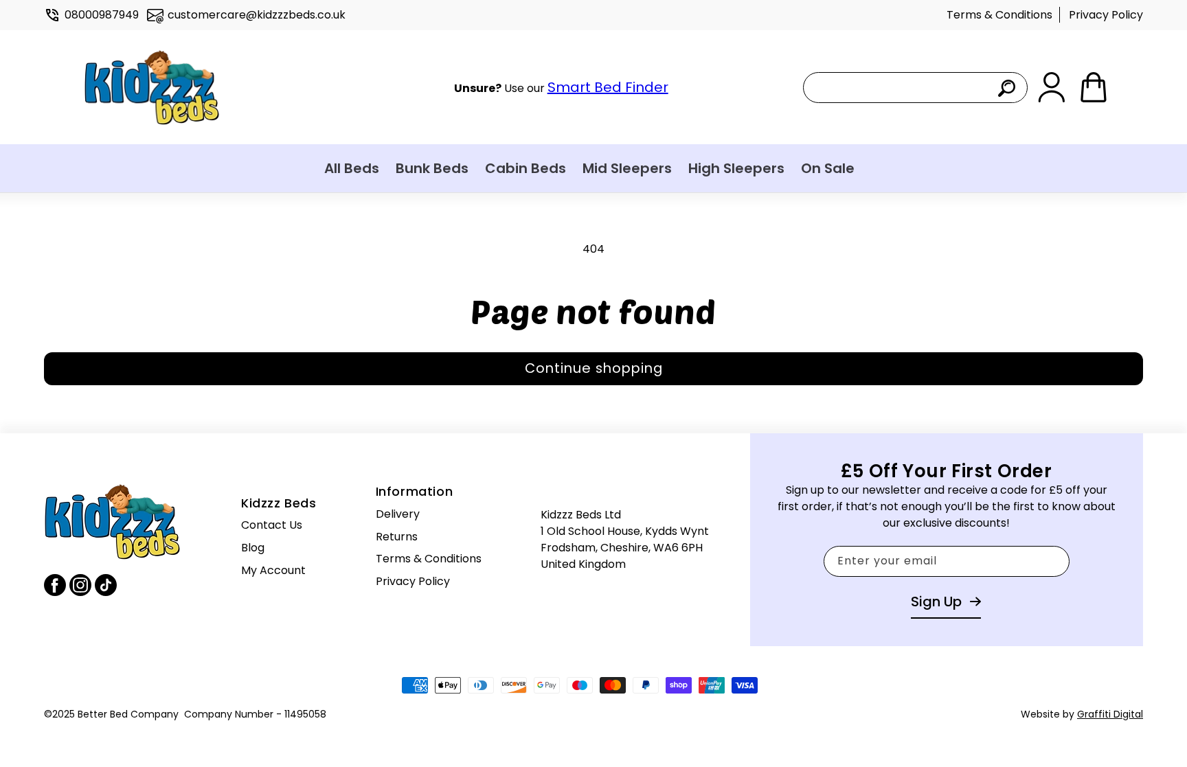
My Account (273, 570)
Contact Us (271, 525)
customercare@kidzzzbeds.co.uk (257, 15)
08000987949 (102, 15)
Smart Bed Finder (607, 87)
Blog (252, 548)
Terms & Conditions (999, 15)
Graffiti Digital (1110, 714)
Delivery (398, 514)
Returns (397, 537)
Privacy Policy (1106, 15)
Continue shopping (594, 368)
